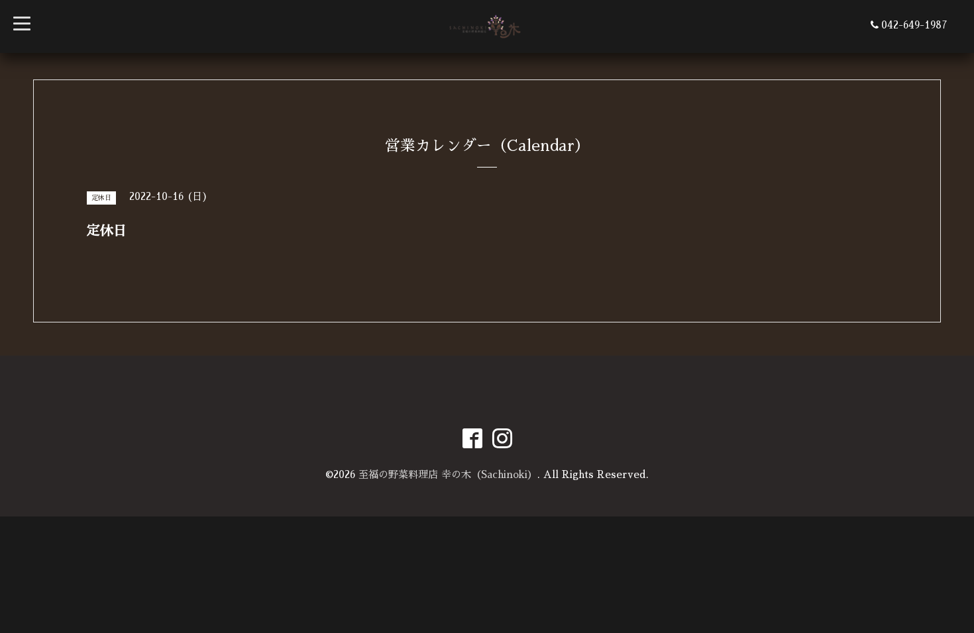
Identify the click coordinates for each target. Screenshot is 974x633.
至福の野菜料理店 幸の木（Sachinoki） (447, 474)
